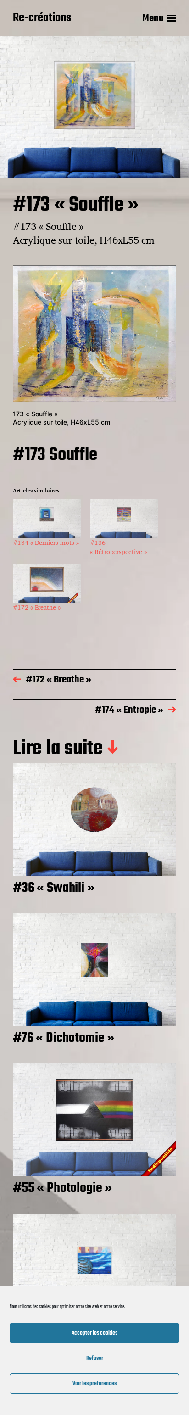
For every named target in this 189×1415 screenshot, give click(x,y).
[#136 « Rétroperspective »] (124, 518)
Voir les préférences (94, 1383)
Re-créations (42, 18)
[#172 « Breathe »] (47, 583)
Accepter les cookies (94, 1333)
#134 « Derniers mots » (45, 542)
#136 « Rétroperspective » (118, 547)
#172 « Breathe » (37, 607)
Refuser (94, 1358)
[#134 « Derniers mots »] (47, 518)
